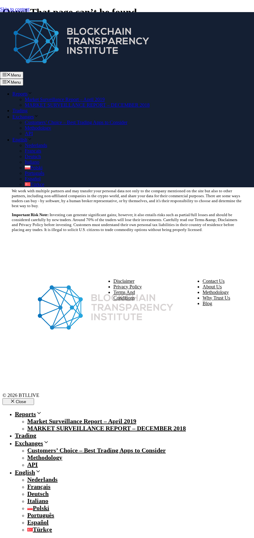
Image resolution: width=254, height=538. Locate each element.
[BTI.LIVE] (77, 68)
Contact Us (214, 281)
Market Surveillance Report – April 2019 (65, 99)
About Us (212, 286)
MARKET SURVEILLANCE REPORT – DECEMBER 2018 (87, 105)
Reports (20, 93)
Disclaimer (123, 281)
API (29, 133)
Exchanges (23, 116)
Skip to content (14, 9)
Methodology (38, 128)
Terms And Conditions (124, 295)
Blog (207, 303)
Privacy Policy (127, 286)
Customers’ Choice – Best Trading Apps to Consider (76, 122)
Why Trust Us (216, 297)
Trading (20, 110)
